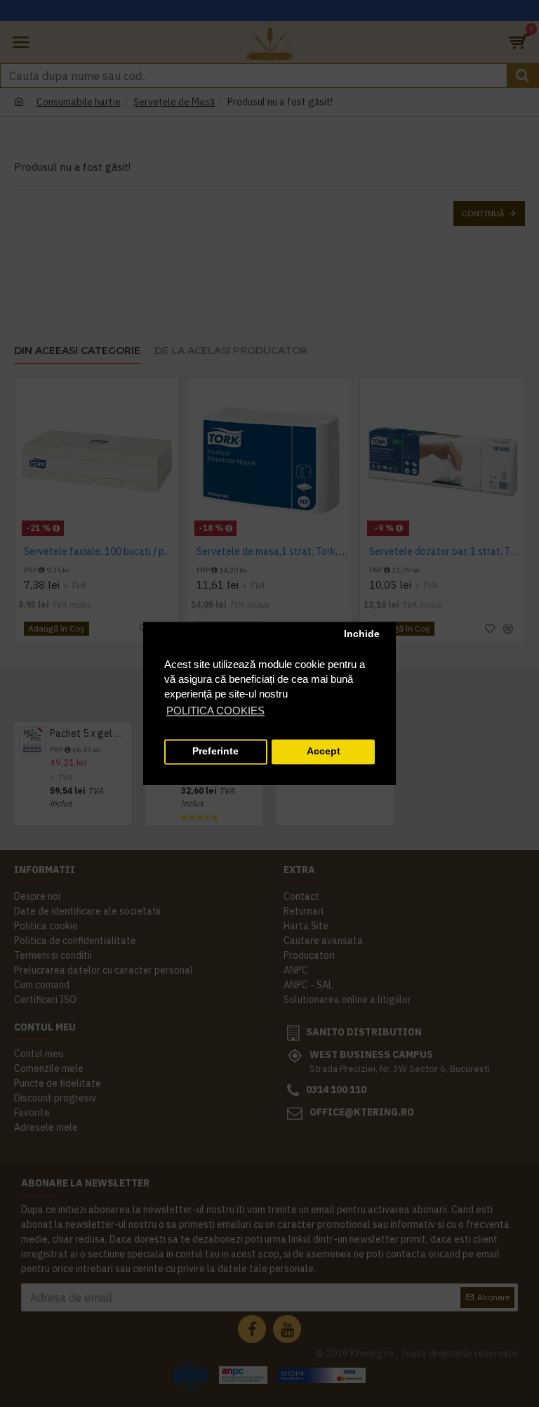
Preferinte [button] (215, 752)
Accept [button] (323, 752)
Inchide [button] (362, 634)
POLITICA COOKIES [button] (215, 710)
